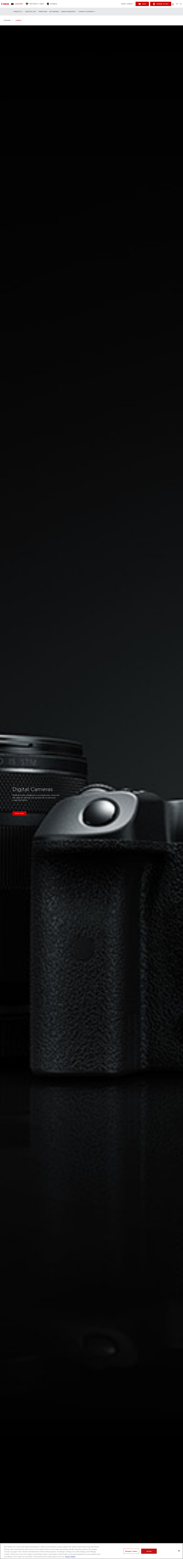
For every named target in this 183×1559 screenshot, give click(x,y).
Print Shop (43, 11)
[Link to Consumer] (5, 4)
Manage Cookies (131, 1551)
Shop (144, 4)
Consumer (6, 20)
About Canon (126, 4)
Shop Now (19, 813)
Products (18, 11)
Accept (149, 1551)
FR (177, 4)
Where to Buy (162, 4)
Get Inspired (54, 11)
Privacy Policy (70, 1556)
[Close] (179, 1551)
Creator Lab (30, 11)
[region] (91, 1551)
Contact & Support (86, 11)
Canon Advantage (68, 11)
